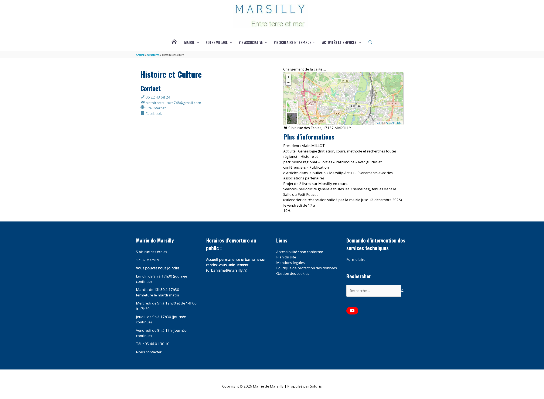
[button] (370, 42)
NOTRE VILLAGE (217, 42)
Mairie (189, 42)
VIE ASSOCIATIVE (251, 42)
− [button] (288, 82)
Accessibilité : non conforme (299, 251)
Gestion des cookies (292, 273)
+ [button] (288, 77)
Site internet (155, 108)
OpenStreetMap (394, 123)
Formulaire (355, 259)
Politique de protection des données (306, 267)
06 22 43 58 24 (157, 97)
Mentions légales (290, 262)
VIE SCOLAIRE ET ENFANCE (292, 42)
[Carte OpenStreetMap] (292, 107)
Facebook (153, 113)
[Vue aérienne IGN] (292, 118)
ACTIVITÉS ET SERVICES (339, 42)
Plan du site (286, 257)
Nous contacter (149, 352)
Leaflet (378, 123)
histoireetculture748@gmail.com (173, 102)
